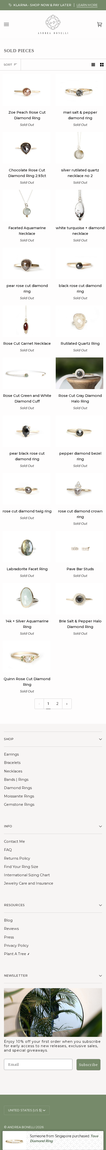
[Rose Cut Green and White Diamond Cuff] (26, 373)
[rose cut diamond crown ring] (79, 489)
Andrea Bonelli (21, 1127)
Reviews (11, 928)
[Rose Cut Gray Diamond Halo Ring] (79, 373)
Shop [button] (9, 739)
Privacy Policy (16, 945)
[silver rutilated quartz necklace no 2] (79, 148)
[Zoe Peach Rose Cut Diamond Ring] (26, 90)
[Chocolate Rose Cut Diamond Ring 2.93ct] (26, 148)
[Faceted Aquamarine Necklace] (26, 205)
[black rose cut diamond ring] (79, 263)
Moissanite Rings (19, 796)
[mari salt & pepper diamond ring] (79, 90)
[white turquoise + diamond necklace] (79, 205)
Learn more (87, 5)
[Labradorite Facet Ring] (26, 546)
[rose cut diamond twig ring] (26, 489)
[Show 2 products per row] (102, 64)
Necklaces (13, 771)
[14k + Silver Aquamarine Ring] (26, 599)
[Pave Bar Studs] (79, 546)
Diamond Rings (18, 788)
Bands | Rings (16, 779)
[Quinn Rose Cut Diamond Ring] (26, 656)
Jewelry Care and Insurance (28, 883)
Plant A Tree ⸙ (17, 954)
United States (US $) (25, 1110)
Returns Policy (17, 858)
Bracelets (12, 762)
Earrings (11, 754)
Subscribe (88, 1065)
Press (9, 937)
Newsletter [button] (16, 975)
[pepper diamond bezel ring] (79, 431)
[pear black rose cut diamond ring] (26, 431)
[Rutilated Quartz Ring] (79, 321)
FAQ (8, 850)
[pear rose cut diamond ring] (26, 263)
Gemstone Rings (19, 804)
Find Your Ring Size (21, 867)
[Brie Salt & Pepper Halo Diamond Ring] (79, 599)
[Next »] (67, 704)
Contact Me (14, 841)
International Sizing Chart (27, 875)
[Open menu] (11, 24)
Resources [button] (14, 905)
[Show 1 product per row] (93, 64)
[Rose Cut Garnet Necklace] (26, 321)
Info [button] (8, 826)
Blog (8, 920)
